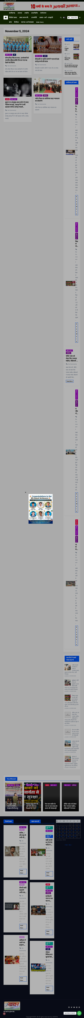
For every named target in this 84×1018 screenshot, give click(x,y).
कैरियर (16, 22)
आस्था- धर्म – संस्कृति (46, 17)
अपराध (20, 13)
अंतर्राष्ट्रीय (34, 13)
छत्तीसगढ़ (12, 13)
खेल (10, 22)
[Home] (6, 17)
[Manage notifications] (4, 1013)
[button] (79, 17)
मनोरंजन (43, 13)
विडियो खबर (13, 17)
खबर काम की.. (24, 17)
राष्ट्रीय (27, 13)
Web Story (40, 22)
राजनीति (34, 17)
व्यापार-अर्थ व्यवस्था (27, 22)
